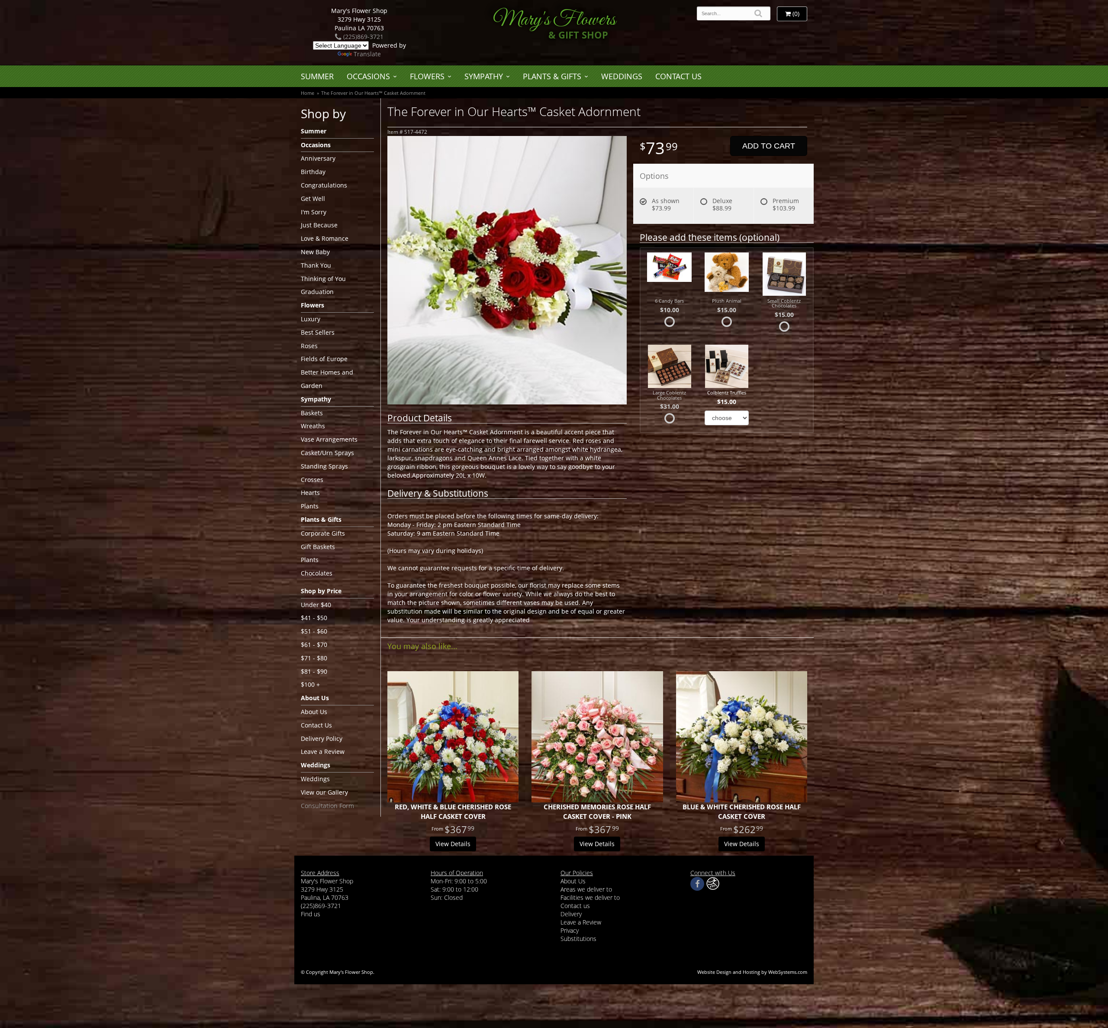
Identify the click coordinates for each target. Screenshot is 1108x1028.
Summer (317, 76)
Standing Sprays (324, 466)
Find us (310, 914)
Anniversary (318, 158)
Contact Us (678, 76)
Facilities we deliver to (590, 897)
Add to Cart (768, 146)
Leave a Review (323, 751)
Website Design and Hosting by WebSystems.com (752, 972)
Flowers (427, 76)
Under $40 (316, 605)
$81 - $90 (314, 671)
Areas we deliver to (586, 889)
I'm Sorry (313, 212)
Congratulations (324, 185)
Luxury (310, 319)
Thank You (316, 265)
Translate (367, 54)
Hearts (310, 492)
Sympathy (483, 76)
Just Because (319, 225)
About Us (314, 712)
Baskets (312, 413)
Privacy (569, 930)
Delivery (571, 914)
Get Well (313, 198)
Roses (309, 346)
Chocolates (316, 573)
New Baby (315, 252)
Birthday (313, 172)
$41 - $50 (314, 618)
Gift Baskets (318, 547)
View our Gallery (324, 792)
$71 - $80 (314, 658)
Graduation (317, 292)
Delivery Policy (321, 738)
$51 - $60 (314, 631)
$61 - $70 (314, 644)
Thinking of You (323, 279)
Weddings (621, 76)
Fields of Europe (324, 359)
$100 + (310, 684)
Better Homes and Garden (327, 379)
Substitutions (578, 938)
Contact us (575, 906)
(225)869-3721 (362, 36)
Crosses (312, 479)
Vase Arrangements (329, 439)
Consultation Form (327, 806)
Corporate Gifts (323, 533)
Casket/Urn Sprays (327, 453)
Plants (310, 506)
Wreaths (313, 426)
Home (307, 93)
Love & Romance (324, 238)
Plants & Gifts (552, 76)
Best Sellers (318, 332)
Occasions (368, 76)
